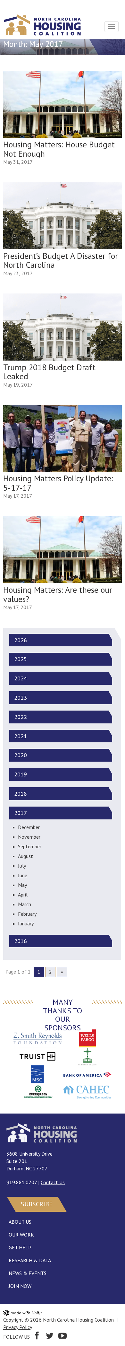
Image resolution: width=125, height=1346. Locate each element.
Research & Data (30, 1260)
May (22, 885)
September (29, 846)
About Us (20, 1222)
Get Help (20, 1247)
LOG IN (11, 5)
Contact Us (53, 1182)
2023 (20, 698)
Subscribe (37, 1204)
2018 (20, 794)
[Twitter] (49, 1337)
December (29, 827)
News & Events (27, 1273)
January (26, 923)
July (22, 865)
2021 (20, 736)
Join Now (20, 1286)
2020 (20, 755)
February (27, 914)
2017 (20, 813)
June (22, 875)
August (25, 856)
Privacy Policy (17, 1327)
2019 (20, 774)
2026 (20, 640)
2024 (20, 678)
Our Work (21, 1234)
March (24, 904)
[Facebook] (37, 1337)
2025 (20, 659)
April (23, 894)
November (29, 837)
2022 (20, 717)
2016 (20, 941)
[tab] (59, 640)
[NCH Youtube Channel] (62, 1337)
